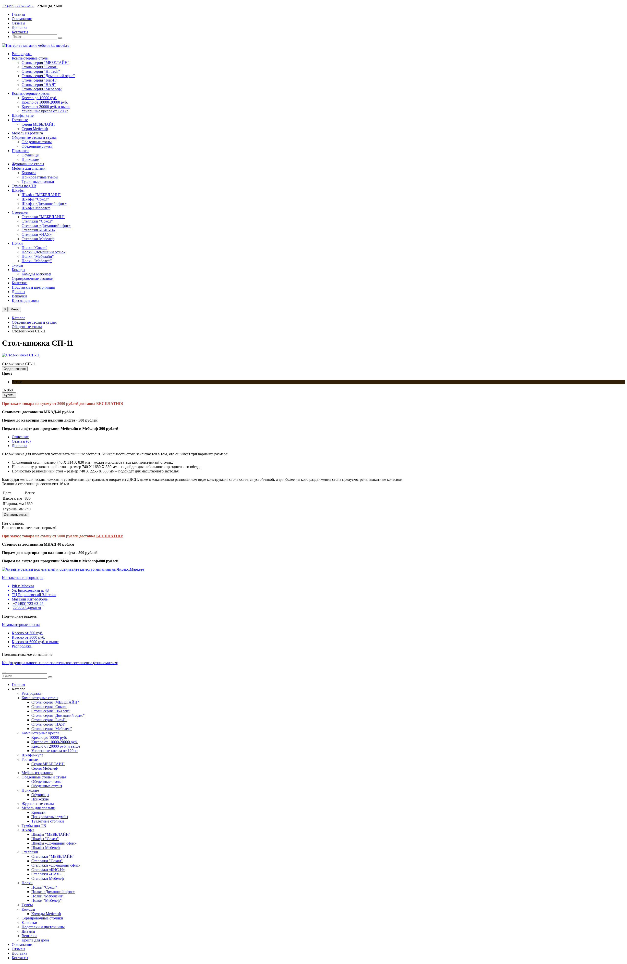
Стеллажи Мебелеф (38, 239)
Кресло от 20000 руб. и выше (46, 107)
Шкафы (18, 190)
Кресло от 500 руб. (27, 633)
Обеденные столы (37, 142)
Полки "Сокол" (34, 248)
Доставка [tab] (19, 446)
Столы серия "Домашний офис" (48, 76)
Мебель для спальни (29, 168)
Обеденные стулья (37, 146)
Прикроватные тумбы (40, 177)
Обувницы (30, 155)
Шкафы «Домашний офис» (44, 203)
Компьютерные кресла (30, 93)
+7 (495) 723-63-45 (18, 6)
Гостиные (20, 120)
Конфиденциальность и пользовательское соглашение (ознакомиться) (60, 663)
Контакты (20, 32)
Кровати (29, 173)
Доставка (19, 27)
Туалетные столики (38, 181)
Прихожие (20, 151)
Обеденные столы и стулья (34, 137)
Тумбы (17, 265)
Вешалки (19, 296)
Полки (17, 243)
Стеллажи (20, 212)
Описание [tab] (20, 437)
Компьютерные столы (30, 58)
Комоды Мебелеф (36, 274)
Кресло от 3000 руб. (28, 637)
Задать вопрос (15, 369)
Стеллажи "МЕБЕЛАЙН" (43, 217)
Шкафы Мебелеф (36, 208)
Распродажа (22, 54)
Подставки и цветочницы (33, 287)
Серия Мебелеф (35, 129)
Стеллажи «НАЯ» (37, 234)
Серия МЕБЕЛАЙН (38, 124)
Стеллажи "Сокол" (37, 221)
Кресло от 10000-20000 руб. (45, 102)
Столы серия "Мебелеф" (42, 89)
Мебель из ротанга (27, 133)
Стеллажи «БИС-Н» (38, 230)
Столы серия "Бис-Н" (40, 80)
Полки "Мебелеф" (37, 261)
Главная (18, 14)
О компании (22, 19)
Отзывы (18, 23)
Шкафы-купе (23, 115)
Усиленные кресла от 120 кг (45, 111)
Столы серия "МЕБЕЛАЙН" (45, 62)
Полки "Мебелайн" (38, 256)
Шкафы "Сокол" (35, 199)
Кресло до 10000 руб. (39, 98)
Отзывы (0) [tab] (21, 441)
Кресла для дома (25, 300)
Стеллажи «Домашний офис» (46, 225)
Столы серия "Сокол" (40, 67)
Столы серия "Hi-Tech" (41, 71)
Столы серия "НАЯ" (39, 84)
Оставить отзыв (15, 515)
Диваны (18, 292)
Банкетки (19, 283)
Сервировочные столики (32, 278)
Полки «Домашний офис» (43, 252)
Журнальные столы (28, 164)
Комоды (18, 270)
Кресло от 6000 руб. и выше (35, 642)
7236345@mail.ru (27, 608)
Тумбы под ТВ (24, 186)
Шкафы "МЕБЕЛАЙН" (41, 195)
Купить (9, 395)
